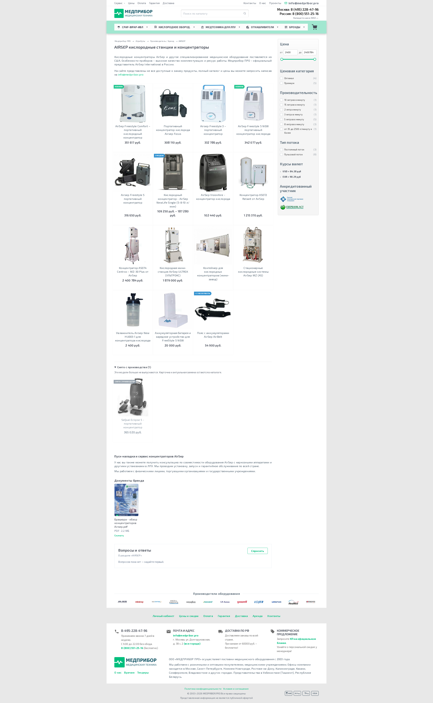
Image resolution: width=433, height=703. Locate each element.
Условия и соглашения (235, 688)
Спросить (257, 550)
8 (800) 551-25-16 (132, 647)
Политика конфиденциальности (203, 688)
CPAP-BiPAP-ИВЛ (132, 27)
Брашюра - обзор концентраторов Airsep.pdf (125, 523)
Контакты (249, 3)
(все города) (192, 643)
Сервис (118, 3)
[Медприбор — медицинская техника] (133, 13)
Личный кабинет (163, 615)
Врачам (129, 672)
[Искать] (244, 13)
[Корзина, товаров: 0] (315, 27)
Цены (131, 3)
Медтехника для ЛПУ (221, 27)
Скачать (119, 535)
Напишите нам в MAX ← (306, 18)
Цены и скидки (188, 615)
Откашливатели (262, 27)
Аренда (258, 615)
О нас (262, 3)
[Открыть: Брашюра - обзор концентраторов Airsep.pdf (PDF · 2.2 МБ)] (126, 500)
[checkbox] (298, 78)
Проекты (275, 3)
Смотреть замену (133, 436)
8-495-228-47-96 (134, 631)
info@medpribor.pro (304, 3)
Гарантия (154, 3)
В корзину (132, 149)
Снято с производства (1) (134, 367)
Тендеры (143, 672)
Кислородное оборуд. (174, 27)
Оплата (142, 3)
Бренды (294, 27)
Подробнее (173, 221)
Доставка (168, 3)
